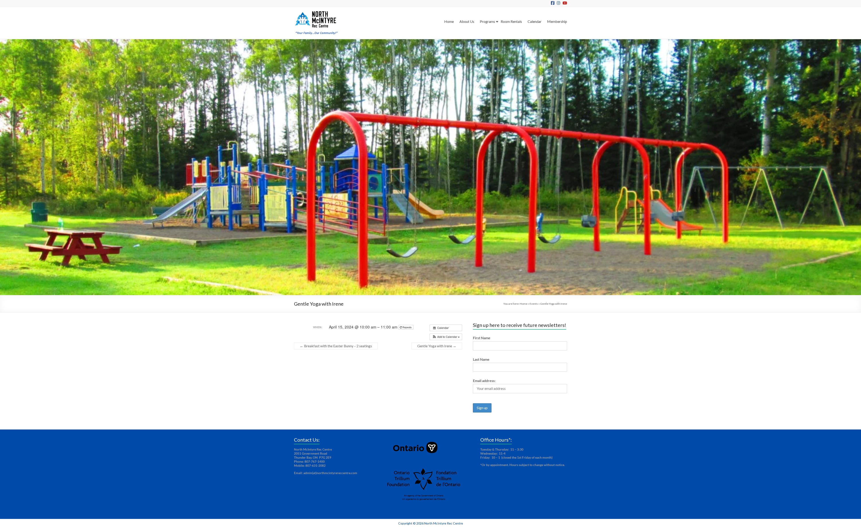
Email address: (484, 380)
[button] (446, 337)
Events (534, 303)
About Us (466, 21)
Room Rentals (511, 21)
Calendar (534, 21)
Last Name (481, 359)
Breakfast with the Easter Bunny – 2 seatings (336, 346)
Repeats (407, 327)
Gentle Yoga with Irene (436, 346)
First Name (481, 338)
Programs (487, 21)
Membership (557, 21)
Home (449, 21)
